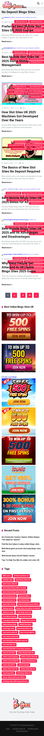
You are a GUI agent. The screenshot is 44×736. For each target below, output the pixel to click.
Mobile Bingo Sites (9, 624)
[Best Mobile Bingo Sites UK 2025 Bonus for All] (22, 190)
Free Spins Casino (9, 616)
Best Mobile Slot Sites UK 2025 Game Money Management (20, 61)
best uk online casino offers (28, 604)
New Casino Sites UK (35, 90)
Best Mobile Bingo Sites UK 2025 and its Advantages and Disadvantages (22, 232)
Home (8, 729)
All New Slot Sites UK (21, 576)
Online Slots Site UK (28, 669)
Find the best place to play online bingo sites (20, 544)
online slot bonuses (29, 661)
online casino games (10, 657)
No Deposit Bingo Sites (35, 93)
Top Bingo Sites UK (36, 96)
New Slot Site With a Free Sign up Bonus (17, 649)
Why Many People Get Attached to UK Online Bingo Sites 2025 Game (19, 267)
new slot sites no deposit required (15, 640)
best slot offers (24, 596)
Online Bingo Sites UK (26, 653)
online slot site (23, 665)
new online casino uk (10, 636)
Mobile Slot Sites (25, 624)
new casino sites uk (10, 632)
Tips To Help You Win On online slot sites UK (20, 560)
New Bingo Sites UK (24, 628)
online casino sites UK (29, 657)
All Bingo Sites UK (20, 142)
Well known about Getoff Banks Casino (18, 556)
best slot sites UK (9, 600)
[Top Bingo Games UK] (14, 5)
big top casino (8, 608)
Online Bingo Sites (22, 731)
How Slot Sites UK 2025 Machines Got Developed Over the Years (20, 116)
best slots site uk (9, 604)
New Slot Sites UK (9, 644)
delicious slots (8, 612)
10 (30, 295)
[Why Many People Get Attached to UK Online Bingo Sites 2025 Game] (22, 255)
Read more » (7, 41)
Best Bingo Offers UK (19, 86)
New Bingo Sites (33, 729)
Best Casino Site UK (10, 584)
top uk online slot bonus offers (14, 677)
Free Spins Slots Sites (11, 620)
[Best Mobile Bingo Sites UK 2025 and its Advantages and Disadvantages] (22, 220)
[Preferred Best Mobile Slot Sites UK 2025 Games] (22, 18)
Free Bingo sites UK (24, 612)
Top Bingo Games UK (27, 725)
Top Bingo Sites (8, 673)
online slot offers (9, 665)
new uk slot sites (9, 653)
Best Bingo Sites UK (36, 86)
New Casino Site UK (27, 632)
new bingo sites (8, 628)
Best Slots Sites (24, 600)
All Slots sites (8, 580)
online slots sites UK (10, 669)
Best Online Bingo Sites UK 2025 (14, 588)
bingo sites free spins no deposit (28, 608)
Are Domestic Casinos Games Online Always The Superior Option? (21, 538)
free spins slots (25, 616)
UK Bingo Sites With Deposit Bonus (15, 681)
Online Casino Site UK (11, 661)
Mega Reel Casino (28, 620)
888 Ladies (7, 576)
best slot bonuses (9, 596)
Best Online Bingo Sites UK (17, 90)
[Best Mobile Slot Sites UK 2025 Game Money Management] (22, 49)
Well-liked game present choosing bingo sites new (21, 549)
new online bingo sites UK (16, 93)
